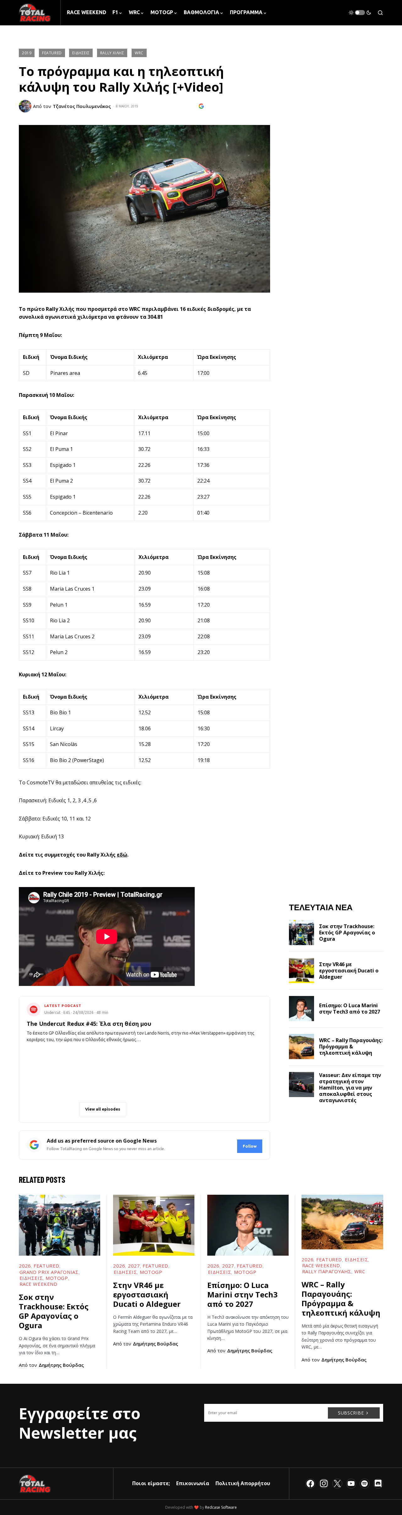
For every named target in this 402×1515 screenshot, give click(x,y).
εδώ (122, 854)
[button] (360, 13)
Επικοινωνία (192, 1483)
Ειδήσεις (81, 53)
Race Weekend (38, 1284)
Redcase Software (221, 1507)
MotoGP (57, 1278)
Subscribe (351, 1413)
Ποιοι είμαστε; (151, 1483)
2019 (26, 53)
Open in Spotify (55, 1109)
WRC (139, 53)
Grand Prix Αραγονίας (49, 1272)
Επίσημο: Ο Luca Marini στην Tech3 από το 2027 (349, 1008)
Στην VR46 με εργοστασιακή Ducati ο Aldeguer (348, 970)
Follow (250, 1146)
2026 (25, 1266)
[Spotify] (365, 1483)
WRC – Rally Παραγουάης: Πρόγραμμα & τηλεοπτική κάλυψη (351, 1046)
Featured (52, 53)
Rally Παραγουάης (327, 1271)
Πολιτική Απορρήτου (242, 1483)
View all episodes (102, 1109)
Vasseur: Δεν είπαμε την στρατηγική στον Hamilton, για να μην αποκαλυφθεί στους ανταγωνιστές (350, 1088)
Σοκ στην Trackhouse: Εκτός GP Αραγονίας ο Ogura (347, 932)
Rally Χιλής (112, 53)
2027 (134, 1266)
